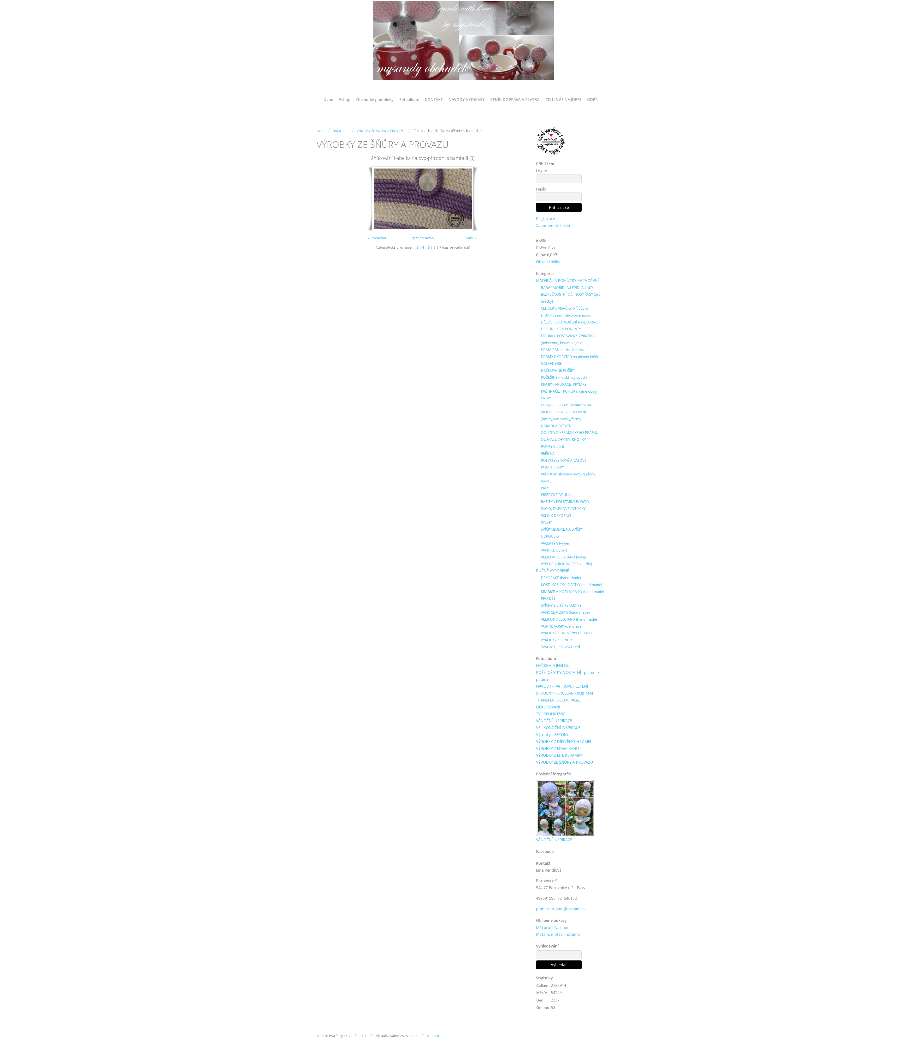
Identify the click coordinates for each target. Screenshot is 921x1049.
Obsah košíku (548, 261)
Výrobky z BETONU (553, 734)
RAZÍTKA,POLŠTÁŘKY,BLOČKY (565, 501)
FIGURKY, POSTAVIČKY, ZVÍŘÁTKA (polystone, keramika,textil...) (568, 339)
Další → (472, 238)
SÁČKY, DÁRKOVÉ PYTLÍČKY (563, 508)
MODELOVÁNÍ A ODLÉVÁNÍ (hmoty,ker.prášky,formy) (563, 415)
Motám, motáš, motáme (558, 934)
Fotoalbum (409, 99)
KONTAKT (434, 99)
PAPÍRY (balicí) (552, 446)
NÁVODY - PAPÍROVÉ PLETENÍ (562, 686)
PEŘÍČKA (548, 453)
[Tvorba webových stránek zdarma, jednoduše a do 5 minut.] (349, 1036)
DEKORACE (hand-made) (561, 577)
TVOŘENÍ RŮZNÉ (550, 714)
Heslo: (541, 189)
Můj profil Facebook (554, 927)
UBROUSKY (550, 536)
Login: (541, 171)
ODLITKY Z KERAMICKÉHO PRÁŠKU (569, 432)
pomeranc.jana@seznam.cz (560, 908)
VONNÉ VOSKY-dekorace (561, 626)
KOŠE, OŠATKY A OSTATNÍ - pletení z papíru (567, 676)
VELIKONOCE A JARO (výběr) (564, 557)
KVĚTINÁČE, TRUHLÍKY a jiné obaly (569, 391)
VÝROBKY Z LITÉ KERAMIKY (559, 755)
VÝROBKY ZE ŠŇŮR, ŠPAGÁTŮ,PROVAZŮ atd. (561, 643)
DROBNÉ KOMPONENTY (561, 328)
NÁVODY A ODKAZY (466, 99)
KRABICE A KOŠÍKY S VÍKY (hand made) (572, 591)
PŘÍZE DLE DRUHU (556, 494)
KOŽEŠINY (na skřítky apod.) (564, 377)
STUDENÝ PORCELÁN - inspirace (564, 693)
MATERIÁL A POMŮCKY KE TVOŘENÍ (567, 280)
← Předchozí (377, 238)
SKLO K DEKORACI (556, 515)
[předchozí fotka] (324, 199)
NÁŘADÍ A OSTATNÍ (557, 425)
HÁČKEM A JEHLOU (553, 665)
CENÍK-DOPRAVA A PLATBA (515, 99)
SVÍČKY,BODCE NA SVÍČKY (562, 529)
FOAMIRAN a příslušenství (562, 349)
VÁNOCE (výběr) (554, 550)
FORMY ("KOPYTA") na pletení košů (569, 356)
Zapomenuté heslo (553, 225)
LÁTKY (546, 398)
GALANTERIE (551, 363)
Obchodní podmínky (375, 99)
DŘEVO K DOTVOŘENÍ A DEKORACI (569, 322)
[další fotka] (521, 199)
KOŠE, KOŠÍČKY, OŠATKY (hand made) (571, 584)
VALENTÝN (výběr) (555, 543)
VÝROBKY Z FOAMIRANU (557, 748)
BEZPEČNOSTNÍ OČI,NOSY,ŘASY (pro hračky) (571, 298)
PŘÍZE (545, 488)
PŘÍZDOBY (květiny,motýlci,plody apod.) (568, 477)
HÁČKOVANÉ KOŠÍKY (558, 370)
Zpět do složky (422, 238)
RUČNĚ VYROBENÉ (552, 570)
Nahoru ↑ (434, 1035)
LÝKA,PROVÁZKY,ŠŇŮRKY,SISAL (566, 404)
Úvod (328, 99)
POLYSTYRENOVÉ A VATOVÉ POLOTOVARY (563, 464)
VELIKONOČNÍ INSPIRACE (558, 727)
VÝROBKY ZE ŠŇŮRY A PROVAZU (380, 130)
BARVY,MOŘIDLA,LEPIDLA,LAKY (567, 287)
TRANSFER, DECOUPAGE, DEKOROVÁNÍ (558, 703)
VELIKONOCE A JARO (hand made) (569, 619)
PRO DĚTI (548, 598)
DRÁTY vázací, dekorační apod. (566, 315)
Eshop (344, 99)
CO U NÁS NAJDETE (563, 99)
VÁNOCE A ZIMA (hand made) (565, 612)
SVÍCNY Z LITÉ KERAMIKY (561, 605)
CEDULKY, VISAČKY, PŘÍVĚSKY (565, 308)
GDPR (592, 99)
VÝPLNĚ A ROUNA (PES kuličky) (566, 563)
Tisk (363, 1035)
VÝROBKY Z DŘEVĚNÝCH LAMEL (567, 632)
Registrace (545, 218)
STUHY (546, 522)
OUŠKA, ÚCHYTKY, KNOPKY (563, 439)
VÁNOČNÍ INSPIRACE (554, 720)
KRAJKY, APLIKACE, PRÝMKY (563, 384)
